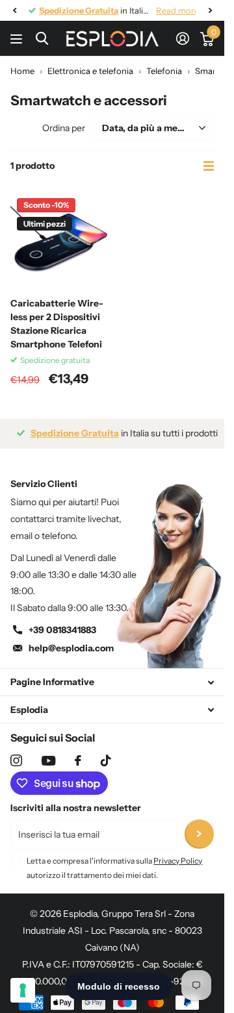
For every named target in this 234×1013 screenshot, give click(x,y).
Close (112, 682)
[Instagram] (16, 760)
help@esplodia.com (71, 648)
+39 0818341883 (62, 630)
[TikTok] (106, 760)
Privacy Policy (177, 861)
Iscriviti (199, 834)
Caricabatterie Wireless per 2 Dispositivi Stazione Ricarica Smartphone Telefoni (56, 323)
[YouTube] (48, 761)
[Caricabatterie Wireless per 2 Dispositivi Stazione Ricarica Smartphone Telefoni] (58, 240)
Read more (167, 10)
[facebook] (78, 760)
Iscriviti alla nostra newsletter (75, 808)
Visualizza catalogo (17, 38)
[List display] (208, 166)
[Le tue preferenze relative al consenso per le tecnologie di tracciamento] (22, 990)
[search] (42, 38)
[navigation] (14, 10)
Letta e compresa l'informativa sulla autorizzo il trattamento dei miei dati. (114, 868)
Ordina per (63, 128)
